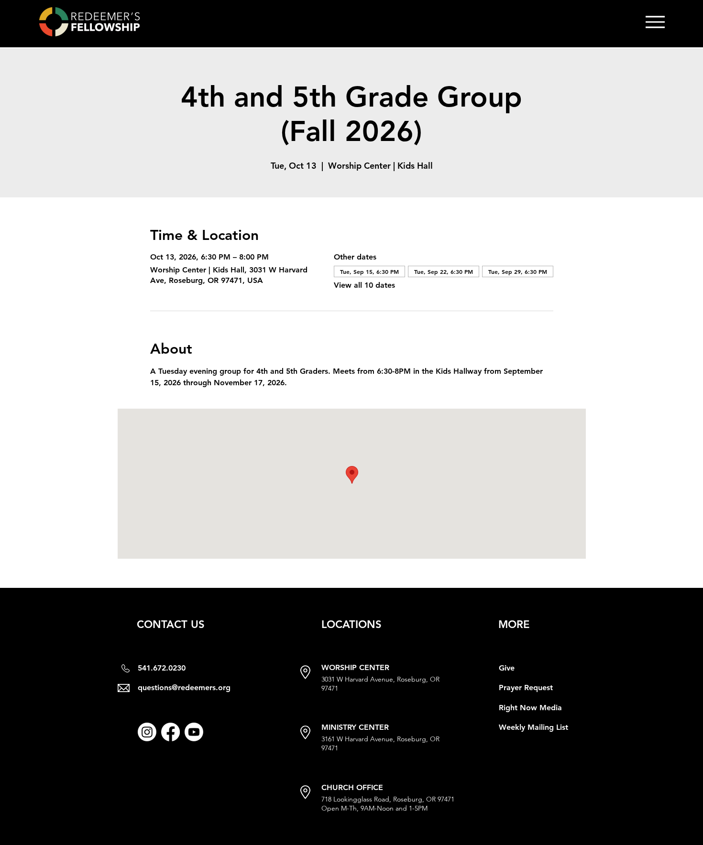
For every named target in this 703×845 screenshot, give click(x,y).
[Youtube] (194, 732)
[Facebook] (170, 732)
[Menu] (655, 21)
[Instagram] (147, 732)
